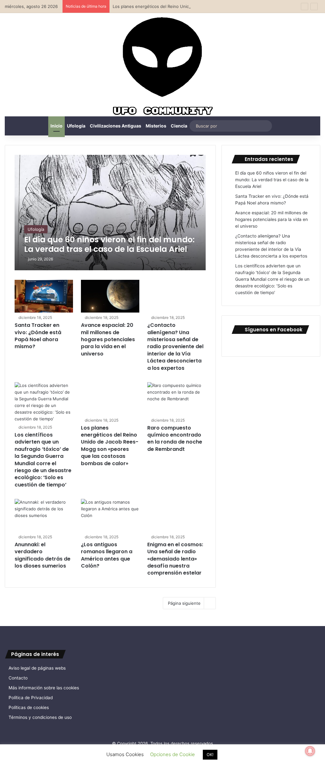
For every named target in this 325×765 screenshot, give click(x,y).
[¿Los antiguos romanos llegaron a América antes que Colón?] (110, 515)
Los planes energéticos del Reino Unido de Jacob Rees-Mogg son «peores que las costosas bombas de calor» (109, 445)
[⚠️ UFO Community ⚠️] (162, 67)
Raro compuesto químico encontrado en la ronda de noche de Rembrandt (174, 438)
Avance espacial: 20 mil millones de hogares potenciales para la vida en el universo (108, 339)
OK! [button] (210, 754)
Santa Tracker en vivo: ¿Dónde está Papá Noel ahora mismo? (38, 335)
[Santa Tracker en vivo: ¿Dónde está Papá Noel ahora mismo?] (44, 296)
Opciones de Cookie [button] (172, 754)
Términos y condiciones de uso (40, 717)
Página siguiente (184, 603)
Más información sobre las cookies (44, 687)
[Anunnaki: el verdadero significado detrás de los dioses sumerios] (44, 515)
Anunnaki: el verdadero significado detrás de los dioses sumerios (42, 555)
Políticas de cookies (29, 707)
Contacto (18, 677)
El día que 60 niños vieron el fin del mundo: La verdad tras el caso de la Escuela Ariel (271, 179)
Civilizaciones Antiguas (115, 125)
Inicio (56, 125)
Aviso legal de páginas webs (37, 668)
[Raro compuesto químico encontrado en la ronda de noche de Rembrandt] (176, 398)
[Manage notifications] (310, 751)
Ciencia (179, 125)
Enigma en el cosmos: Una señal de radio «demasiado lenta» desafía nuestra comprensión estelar (175, 559)
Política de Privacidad (31, 697)
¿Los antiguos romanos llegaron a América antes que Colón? (106, 555)
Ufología (76, 125)
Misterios (156, 125)
